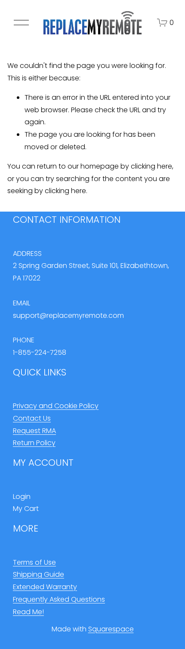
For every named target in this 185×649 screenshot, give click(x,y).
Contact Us (32, 418)
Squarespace (111, 629)
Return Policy (34, 443)
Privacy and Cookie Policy (56, 406)
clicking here (151, 166)
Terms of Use (34, 562)
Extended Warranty (45, 587)
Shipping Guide (38, 574)
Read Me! (28, 612)
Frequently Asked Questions (59, 599)
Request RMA (34, 431)
